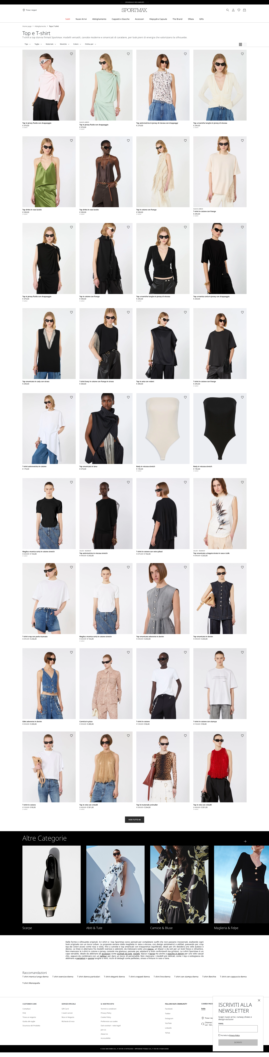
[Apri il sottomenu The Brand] (184, 19)
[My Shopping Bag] (244, 10)
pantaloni (80, 958)
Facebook (168, 1009)
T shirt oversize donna (62, 976)
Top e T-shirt (54, 26)
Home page (27, 26)
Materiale (49, 44)
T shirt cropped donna (139, 976)
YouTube (168, 1023)
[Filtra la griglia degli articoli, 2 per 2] (245, 44)
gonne (91, 958)
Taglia (37, 44)
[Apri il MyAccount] (236, 10)
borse (152, 953)
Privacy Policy (106, 1013)
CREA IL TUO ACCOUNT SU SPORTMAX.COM (134, 2)
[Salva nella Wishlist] (71, 54)
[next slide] (245, 841)
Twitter (168, 1013)
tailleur (103, 956)
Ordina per (89, 44)
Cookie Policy (106, 1017)
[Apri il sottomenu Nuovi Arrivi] (89, 19)
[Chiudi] (259, 1000)
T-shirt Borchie (209, 976)
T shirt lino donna (162, 976)
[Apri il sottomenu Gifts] (206, 19)
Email (221, 1024)
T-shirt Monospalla (31, 983)
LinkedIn (168, 1028)
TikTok (167, 1033)
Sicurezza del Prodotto (31, 1026)
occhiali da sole (124, 953)
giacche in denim (175, 953)
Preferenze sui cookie (109, 1021)
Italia (203, 1008)
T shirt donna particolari (88, 976)
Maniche (63, 44)
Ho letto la (230, 1035)
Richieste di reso (68, 1021)
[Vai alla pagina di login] (233, 10)
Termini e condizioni (108, 1009)
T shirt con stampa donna (186, 976)
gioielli (136, 953)
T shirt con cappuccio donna (233, 976)
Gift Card (65, 1009)
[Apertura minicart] (248, 10)
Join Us (103, 1030)
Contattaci (27, 1009)
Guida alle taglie (29, 1021)
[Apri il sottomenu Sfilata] (196, 19)
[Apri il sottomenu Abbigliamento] (108, 19)
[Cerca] (227, 10)
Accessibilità (105, 1038)
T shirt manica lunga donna (35, 976)
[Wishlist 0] (238, 10)
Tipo (26, 44)
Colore (75, 44)
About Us (104, 1034)
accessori (106, 953)
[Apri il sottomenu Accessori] (146, 19)
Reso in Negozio (68, 1017)
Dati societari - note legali (111, 1026)
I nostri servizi (67, 1013)
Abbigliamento (40, 26)
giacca (150, 949)
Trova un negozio (29, 1017)
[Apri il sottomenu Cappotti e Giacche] (131, 19)
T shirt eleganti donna (114, 976)
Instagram (169, 1018)
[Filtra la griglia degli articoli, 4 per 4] (240, 44)
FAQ (24, 1013)
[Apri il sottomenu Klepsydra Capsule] (169, 19)
